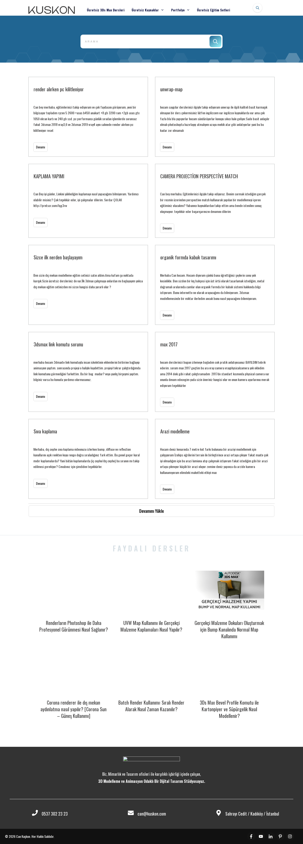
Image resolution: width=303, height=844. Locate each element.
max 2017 (214, 372)
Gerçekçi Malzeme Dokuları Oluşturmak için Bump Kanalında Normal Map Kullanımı (229, 629)
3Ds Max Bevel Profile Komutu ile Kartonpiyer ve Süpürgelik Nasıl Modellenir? (229, 709)
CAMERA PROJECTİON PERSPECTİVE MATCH (214, 201)
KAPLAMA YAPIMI (88, 201)
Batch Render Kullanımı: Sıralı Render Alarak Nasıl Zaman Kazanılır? (151, 706)
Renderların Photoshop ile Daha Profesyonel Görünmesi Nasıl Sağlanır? (73, 626)
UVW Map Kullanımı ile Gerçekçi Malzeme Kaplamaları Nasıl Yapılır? (151, 626)
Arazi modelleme (214, 459)
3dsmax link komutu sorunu (88, 372)
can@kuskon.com (152, 814)
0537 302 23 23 (55, 814)
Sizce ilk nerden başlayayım (88, 285)
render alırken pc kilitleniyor (88, 116)
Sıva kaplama (88, 459)
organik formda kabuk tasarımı (214, 285)
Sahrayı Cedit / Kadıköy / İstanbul (252, 814)
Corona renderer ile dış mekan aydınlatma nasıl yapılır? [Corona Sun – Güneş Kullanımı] (73, 709)
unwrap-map (214, 116)
